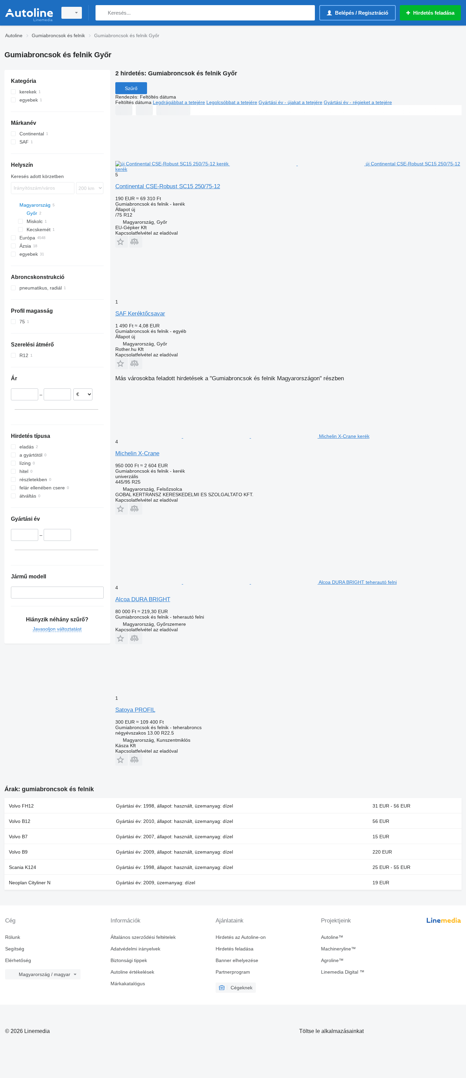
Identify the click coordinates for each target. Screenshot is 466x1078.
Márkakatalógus (128, 983)
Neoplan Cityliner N (29, 882)
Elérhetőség (18, 960)
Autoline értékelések (132, 972)
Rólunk (12, 937)
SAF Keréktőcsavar (140, 313)
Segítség (14, 948)
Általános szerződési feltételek (143, 937)
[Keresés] (102, 13)
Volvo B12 (19, 821)
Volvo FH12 (21, 806)
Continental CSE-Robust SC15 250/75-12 (167, 186)
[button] (121, 242)
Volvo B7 (18, 836)
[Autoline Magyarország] (29, 13)
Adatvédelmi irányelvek (135, 948)
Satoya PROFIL (135, 710)
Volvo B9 (18, 852)
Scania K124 (22, 867)
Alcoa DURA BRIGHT (142, 599)
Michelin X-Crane (137, 453)
